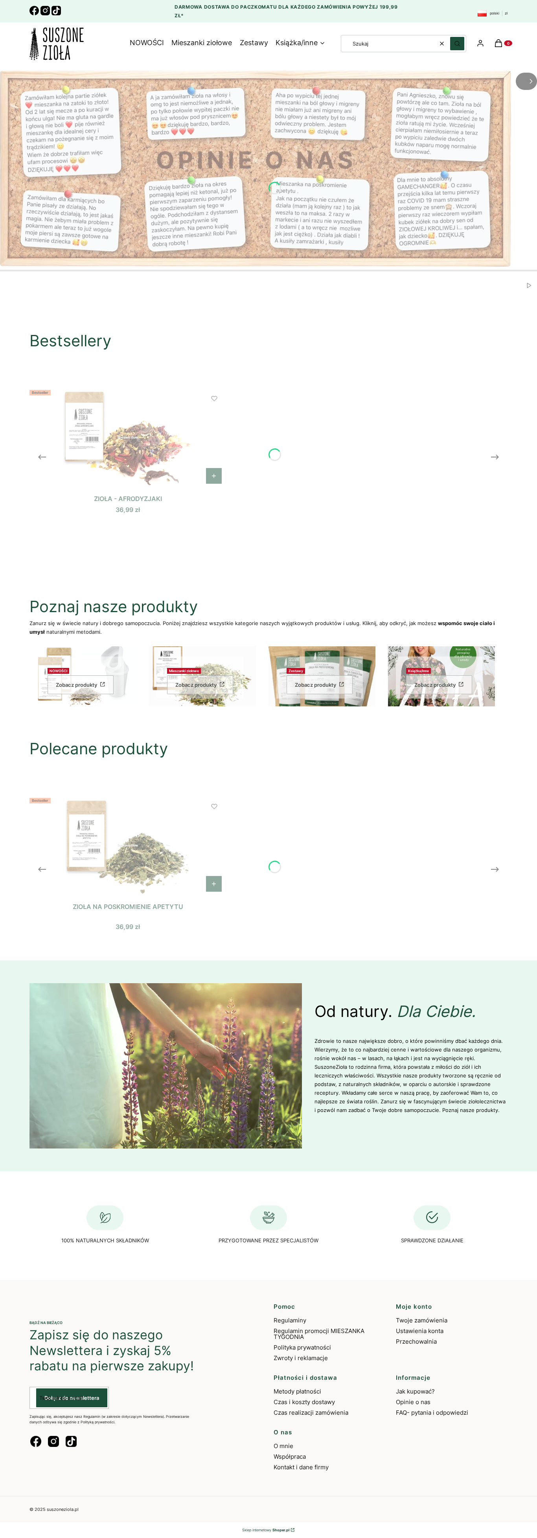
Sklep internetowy (265, 1530)
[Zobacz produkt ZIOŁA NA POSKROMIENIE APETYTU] (214, 884)
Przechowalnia (416, 1341)
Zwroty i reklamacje (301, 1358)
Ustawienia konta (419, 1331)
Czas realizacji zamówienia (311, 1412)
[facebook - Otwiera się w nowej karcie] (35, 1441)
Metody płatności (297, 1391)
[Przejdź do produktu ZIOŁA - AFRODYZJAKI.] (127, 437)
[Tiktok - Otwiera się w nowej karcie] (71, 1441)
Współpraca (290, 1456)
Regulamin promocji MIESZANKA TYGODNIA (319, 1333)
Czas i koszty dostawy (304, 1402)
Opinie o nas (413, 1402)
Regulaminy (290, 1320)
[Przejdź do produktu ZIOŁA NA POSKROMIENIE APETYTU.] (127, 845)
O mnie (283, 1446)
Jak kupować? (415, 1391)
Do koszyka (214, 476)
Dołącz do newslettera (71, 1398)
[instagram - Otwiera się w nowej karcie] (53, 1441)
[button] (457, 43)
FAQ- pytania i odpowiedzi (432, 1412)
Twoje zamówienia (421, 1320)
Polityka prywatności (302, 1347)
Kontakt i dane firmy (301, 1467)
